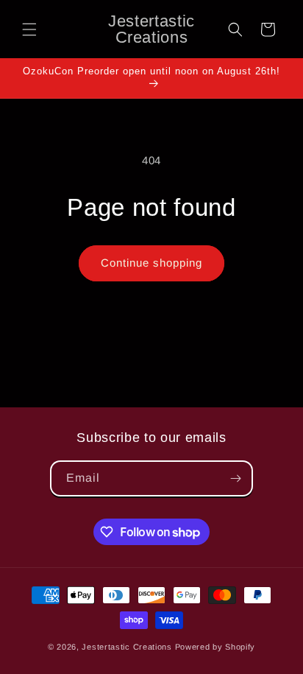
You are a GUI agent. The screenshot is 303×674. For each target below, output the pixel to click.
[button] (29, 29)
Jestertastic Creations (126, 646)
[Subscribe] (235, 478)
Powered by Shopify (215, 646)
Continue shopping (151, 262)
